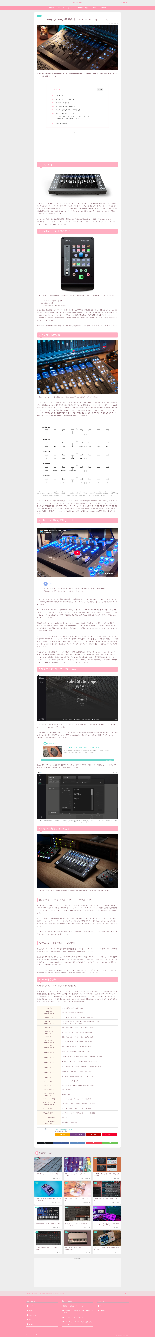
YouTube (102, 1310)
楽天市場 (93, 1134)
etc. (94, 8)
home (51, 8)
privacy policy (31, 1334)
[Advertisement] (77, 146)
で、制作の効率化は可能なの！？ (67, 106)
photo (71, 8)
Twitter (102, 1306)
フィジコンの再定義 (62, 103)
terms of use (41, 1334)
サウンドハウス (78, 1134)
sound (61, 8)
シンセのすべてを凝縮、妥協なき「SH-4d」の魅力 (78, 1312)
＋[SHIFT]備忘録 (61, 123)
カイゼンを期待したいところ (65, 113)
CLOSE (100, 89)
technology (83, 8)
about (103, 8)
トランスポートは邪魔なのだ (65, 99)
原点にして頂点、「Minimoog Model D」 (77, 1306)
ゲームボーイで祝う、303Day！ (74, 1317)
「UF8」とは (60, 95)
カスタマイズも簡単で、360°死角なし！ (69, 110)
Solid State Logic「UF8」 (64, 1130)
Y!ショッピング (109, 1134)
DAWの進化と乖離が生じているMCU (68, 118)
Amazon (62, 1134)
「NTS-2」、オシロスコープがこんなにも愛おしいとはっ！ (78, 1323)
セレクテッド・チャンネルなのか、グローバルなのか (73, 116)
